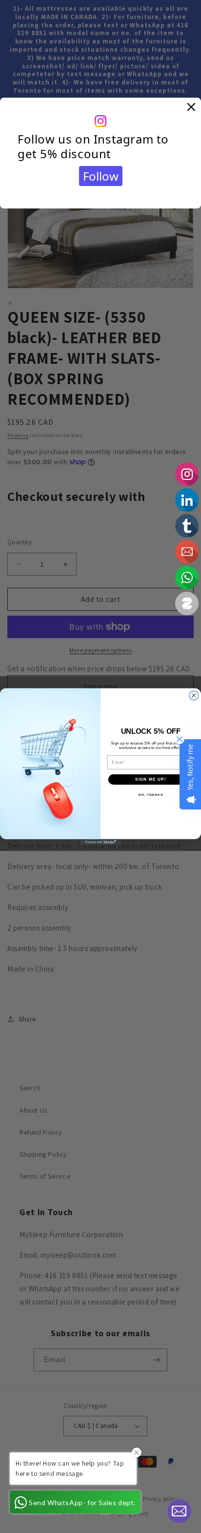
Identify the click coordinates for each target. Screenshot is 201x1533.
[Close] (191, 107)
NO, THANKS (151, 794)
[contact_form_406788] (179, 1511)
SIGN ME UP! (150, 779)
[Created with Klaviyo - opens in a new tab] (100, 842)
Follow (101, 176)
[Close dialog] (194, 695)
